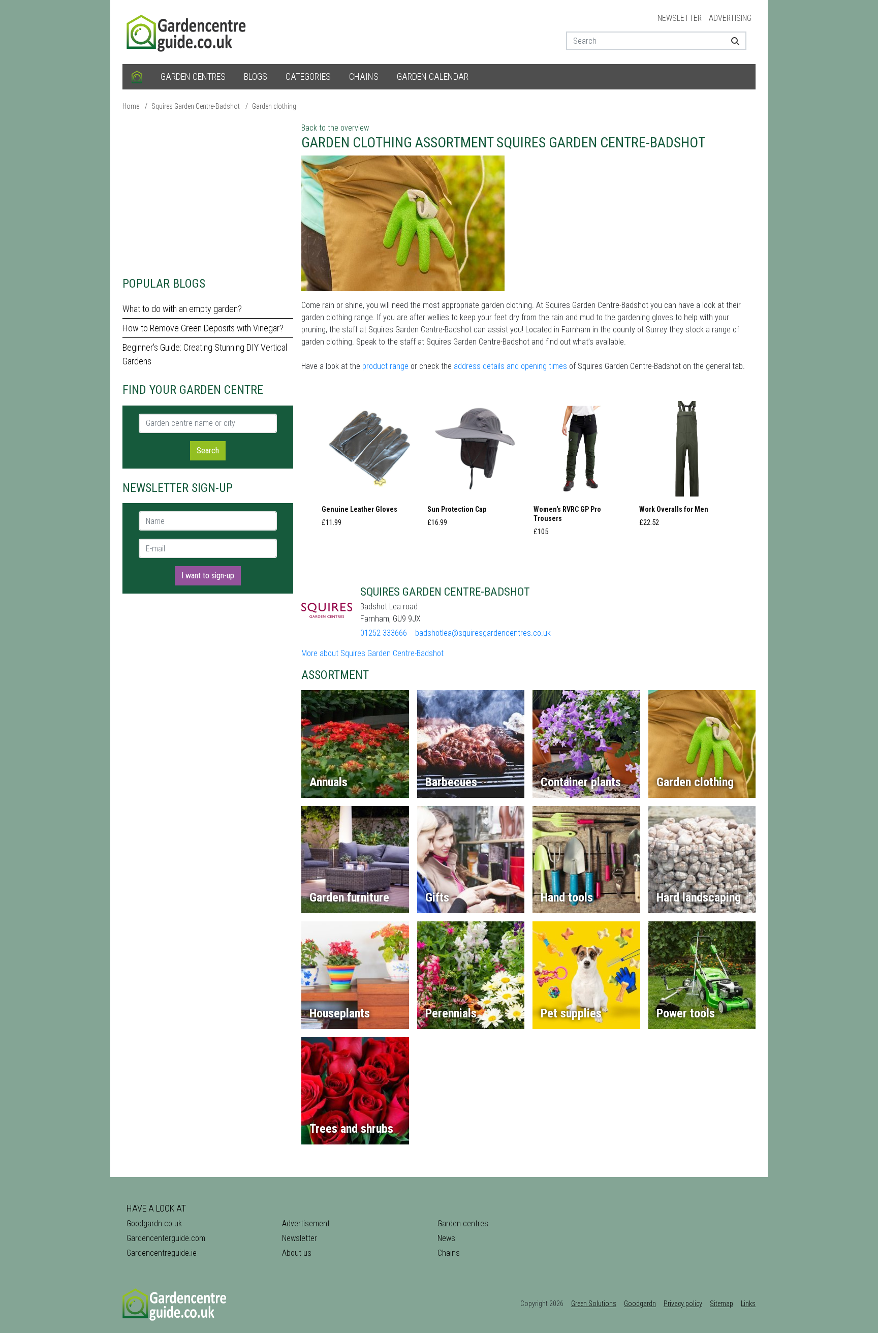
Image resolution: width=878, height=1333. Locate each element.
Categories (308, 76)
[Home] (136, 76)
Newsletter (679, 18)
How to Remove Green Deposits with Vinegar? (203, 328)
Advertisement (306, 1223)
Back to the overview (335, 128)
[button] (369, 467)
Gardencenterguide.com (166, 1238)
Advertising (730, 18)
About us (296, 1253)
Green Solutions (593, 1303)
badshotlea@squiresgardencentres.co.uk (483, 633)
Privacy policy (683, 1303)
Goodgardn (640, 1303)
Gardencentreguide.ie (162, 1253)
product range (385, 366)
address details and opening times (510, 366)
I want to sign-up (207, 575)
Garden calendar (432, 76)
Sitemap (721, 1303)
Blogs (255, 76)
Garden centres (193, 76)
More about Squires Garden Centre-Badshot (372, 653)
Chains (364, 76)
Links (748, 1303)
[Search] (731, 41)
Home (130, 106)
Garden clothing (274, 106)
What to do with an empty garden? (182, 308)
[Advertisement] (207, 193)
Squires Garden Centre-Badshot (195, 106)
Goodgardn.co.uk (154, 1223)
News (446, 1238)
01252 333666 (383, 633)
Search (208, 450)
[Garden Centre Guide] (187, 31)
